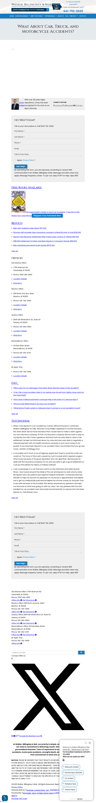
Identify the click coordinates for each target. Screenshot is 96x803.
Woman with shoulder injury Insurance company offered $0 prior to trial (47, 232)
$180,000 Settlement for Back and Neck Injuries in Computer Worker (45, 241)
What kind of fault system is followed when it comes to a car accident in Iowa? (46, 408)
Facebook (58, 105)
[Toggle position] (85, 742)
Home (12, 16)
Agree (25, 160)
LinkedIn (70, 105)
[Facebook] (11, 658)
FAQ (66, 16)
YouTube (79, 105)
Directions (17, 283)
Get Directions (29, 600)
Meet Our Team (36, 16)
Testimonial (20, 421)
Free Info (73, 16)
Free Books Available (26, 187)
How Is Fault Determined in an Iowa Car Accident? (34, 404)
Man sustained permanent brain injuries (34, 245)
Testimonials (50, 16)
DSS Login (23, 798)
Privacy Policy (28, 160)
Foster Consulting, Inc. (61, 790)
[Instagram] (17, 736)
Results (61, 16)
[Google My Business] (29, 736)
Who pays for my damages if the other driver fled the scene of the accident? (46, 388)
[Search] (81, 652)
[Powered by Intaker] (80, 799)
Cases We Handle (21, 16)
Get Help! (20, 166)
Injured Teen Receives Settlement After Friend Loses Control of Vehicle (46, 237)
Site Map (15, 798)
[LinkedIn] (12, 736)
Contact (82, 16)
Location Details (20, 279)
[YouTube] (14, 736)
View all (14, 251)
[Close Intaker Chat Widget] (89, 742)
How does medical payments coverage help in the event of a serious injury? (45, 399)
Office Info (15, 600)
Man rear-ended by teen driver (29, 228)
